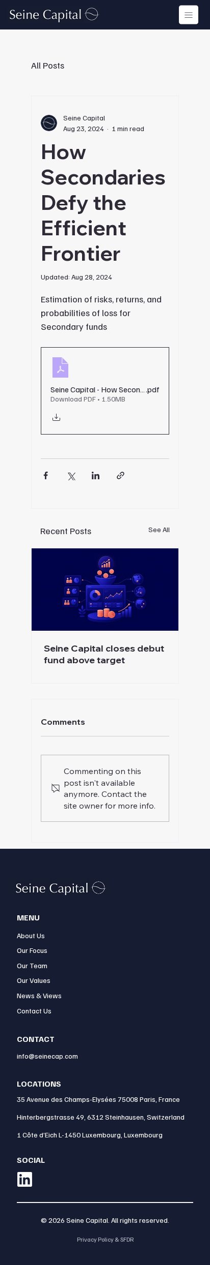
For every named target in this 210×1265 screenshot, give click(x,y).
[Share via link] (120, 475)
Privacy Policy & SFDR (105, 1239)
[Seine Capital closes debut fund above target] (105, 589)
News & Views (39, 995)
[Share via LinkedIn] (95, 475)
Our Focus (32, 950)
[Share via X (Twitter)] (70, 475)
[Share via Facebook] (45, 475)
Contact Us (34, 1010)
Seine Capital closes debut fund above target (104, 654)
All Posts (47, 65)
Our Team (32, 965)
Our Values (33, 980)
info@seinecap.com (47, 1056)
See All (159, 529)
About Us (31, 935)
